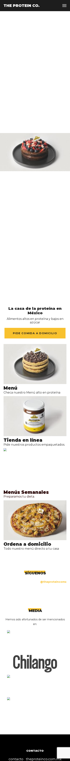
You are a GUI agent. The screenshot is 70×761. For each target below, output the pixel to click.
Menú (10, 388)
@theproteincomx (53, 581)
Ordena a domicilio (27, 544)
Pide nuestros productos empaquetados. (34, 444)
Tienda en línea (23, 440)
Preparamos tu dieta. (19, 496)
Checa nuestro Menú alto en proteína (32, 392)
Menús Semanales (26, 492)
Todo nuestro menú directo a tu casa (31, 548)
